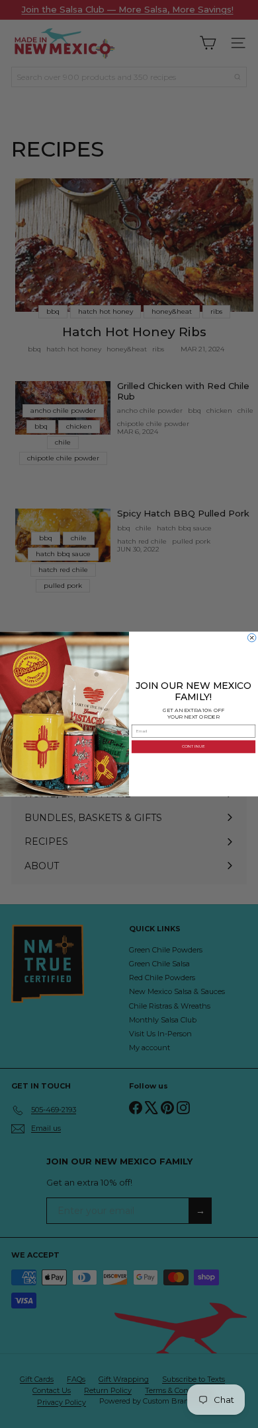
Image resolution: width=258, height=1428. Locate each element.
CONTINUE (193, 746)
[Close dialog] (251, 637)
